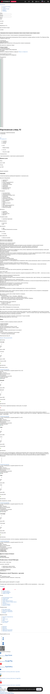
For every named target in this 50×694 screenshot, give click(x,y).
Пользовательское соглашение (6, 692)
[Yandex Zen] (3, 644)
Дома (3, 620)
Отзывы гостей (5, 598)
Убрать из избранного (23, 51)
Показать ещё (3, 550)
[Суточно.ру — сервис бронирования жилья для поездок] (5, 1)
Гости (1, 17)
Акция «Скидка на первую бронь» (9, 601)
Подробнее (2, 586)
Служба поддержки (6, 592)
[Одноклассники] (3, 638)
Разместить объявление (7, 610)
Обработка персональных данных (7, 693)
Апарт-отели (5, 619)
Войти (38, 1)
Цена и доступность (4, 41)
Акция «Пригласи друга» (7, 600)
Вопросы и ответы (6, 605)
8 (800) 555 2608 (5, 593)
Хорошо (39, 689)
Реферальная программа (7, 629)
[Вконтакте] (3, 641)
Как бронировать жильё (7, 597)
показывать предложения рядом (8, 333)
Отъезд (1, 15)
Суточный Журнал (6, 604)
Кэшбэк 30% (5, 599)
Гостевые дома (5, 621)
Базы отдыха (5, 622)
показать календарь (4, 323)
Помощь (4, 612)
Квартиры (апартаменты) (7, 616)
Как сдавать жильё (6, 609)
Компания (4, 626)
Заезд (1, 13)
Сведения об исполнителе (5, 569)
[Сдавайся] (25, 1)
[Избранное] (32, 1)
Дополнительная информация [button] (6, 239)
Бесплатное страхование (7, 611)
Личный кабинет (6, 591)
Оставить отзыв (3, 551)
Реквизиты (4, 628)
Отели (3, 617)
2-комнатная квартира (4, 369)
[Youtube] (3, 642)
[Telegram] (3, 636)
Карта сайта (2, 691)
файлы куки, (15, 689)
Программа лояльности (7, 630)
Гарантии (4, 602)
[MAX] (3, 639)
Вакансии (4, 627)
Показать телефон (3, 47)
